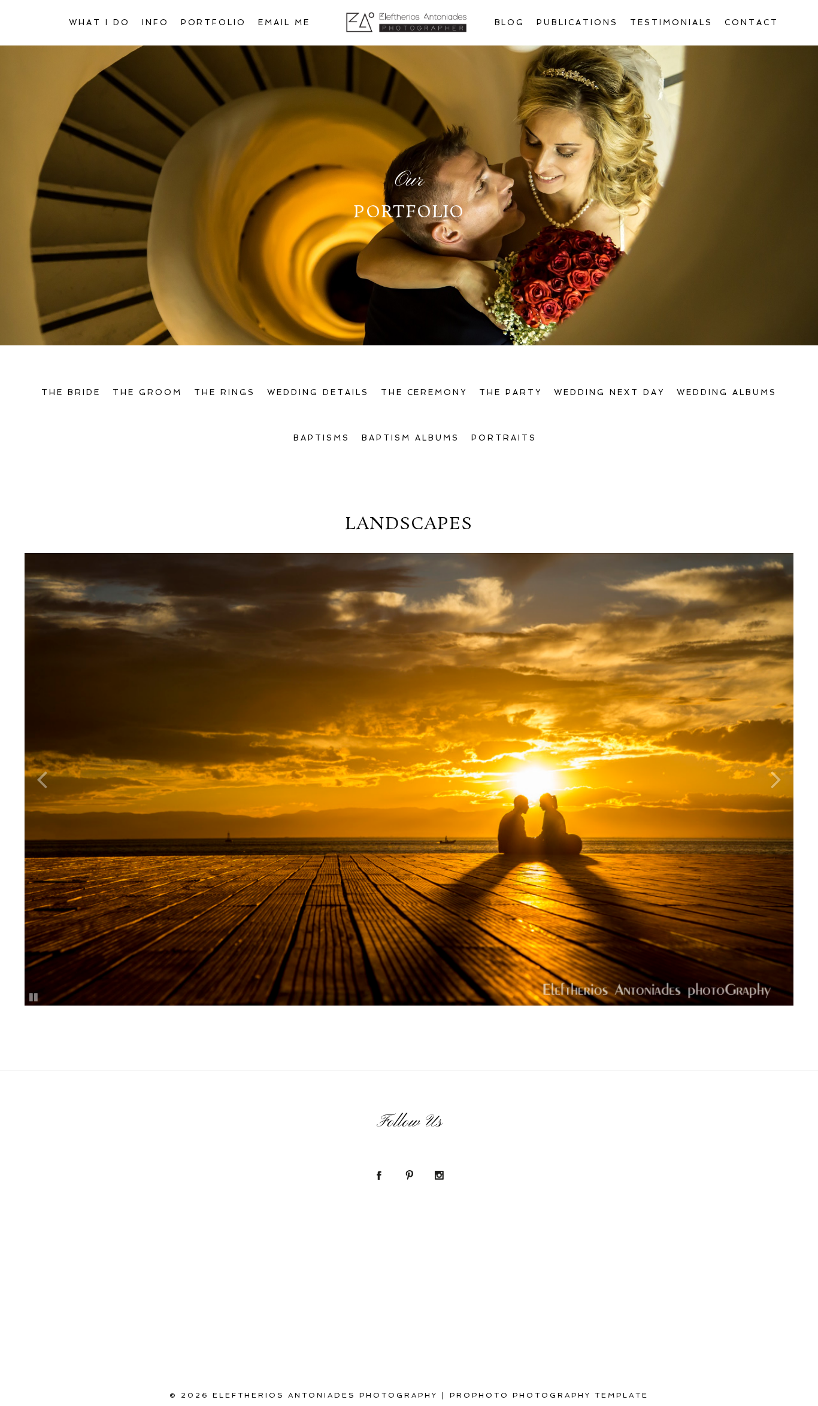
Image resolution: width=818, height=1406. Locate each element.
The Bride (71, 392)
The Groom (147, 392)
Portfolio (214, 22)
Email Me (284, 22)
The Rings (224, 392)
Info (155, 22)
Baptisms (321, 437)
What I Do (99, 22)
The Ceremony (424, 392)
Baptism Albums (410, 437)
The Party (510, 392)
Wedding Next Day (609, 392)
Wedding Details (318, 392)
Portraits (504, 437)
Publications (577, 22)
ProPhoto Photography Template (549, 1395)
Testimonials (671, 22)
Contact (751, 22)
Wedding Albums (727, 392)
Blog (510, 22)
